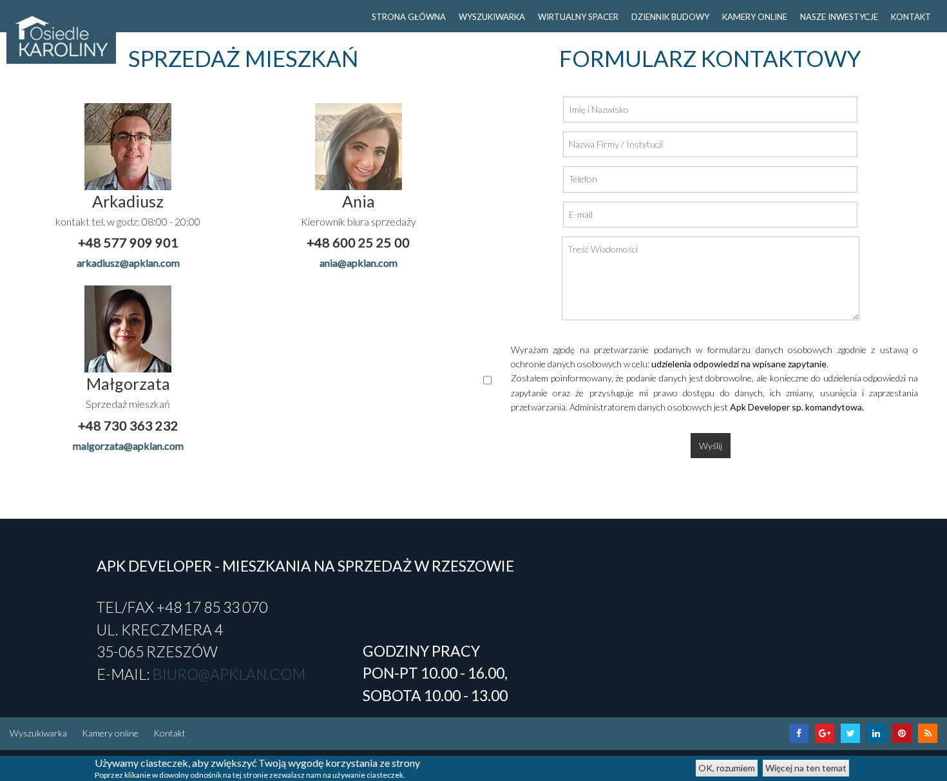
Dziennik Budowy (670, 17)
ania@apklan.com (358, 262)
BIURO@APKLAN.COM (228, 674)
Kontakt (169, 733)
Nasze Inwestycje (839, 17)
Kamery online (110, 733)
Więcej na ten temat (806, 767)
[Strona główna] (61, 37)
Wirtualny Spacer (578, 17)
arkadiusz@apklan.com (128, 262)
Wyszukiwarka (38, 733)
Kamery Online (754, 17)
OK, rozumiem (726, 767)
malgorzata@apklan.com (128, 445)
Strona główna (409, 17)
